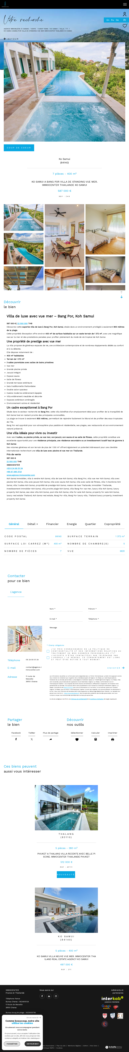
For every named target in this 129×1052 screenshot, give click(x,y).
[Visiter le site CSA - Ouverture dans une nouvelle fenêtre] (116, 1007)
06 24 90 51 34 (32, 660)
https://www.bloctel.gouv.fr (71, 693)
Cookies (59, 1048)
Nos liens (94, 1046)
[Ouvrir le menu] (125, 4)
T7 (67, 29)
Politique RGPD (48, 1048)
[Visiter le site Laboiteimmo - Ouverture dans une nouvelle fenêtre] (113, 1047)
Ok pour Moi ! (33, 1044)
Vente (33, 29)
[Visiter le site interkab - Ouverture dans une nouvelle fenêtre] (112, 999)
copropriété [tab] (112, 524)
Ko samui (54, 29)
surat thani (43, 29)
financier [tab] (52, 524)
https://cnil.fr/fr (68, 687)
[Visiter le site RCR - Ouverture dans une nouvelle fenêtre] (105, 1016)
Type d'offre (14, 34)
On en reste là (32, 1018)
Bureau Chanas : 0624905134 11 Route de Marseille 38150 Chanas (17, 1004)
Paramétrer (12, 1044)
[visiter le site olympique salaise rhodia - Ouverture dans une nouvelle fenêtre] (105, 1024)
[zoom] (23, 230)
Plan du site (61, 1046)
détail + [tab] (32, 524)
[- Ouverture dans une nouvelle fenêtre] (106, 1006)
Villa (62, 29)
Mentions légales (74, 1046)
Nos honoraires (48, 1046)
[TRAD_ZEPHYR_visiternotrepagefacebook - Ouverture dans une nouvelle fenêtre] (89, 5)
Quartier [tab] (90, 524)
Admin (85, 1046)
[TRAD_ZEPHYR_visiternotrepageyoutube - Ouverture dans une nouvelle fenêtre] (94, 5)
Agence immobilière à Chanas (16, 29)
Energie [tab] (72, 524)
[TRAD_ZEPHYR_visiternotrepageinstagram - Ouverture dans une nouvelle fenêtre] (99, 5)
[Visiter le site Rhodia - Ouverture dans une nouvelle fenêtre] (112, 1016)
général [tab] (14, 524)
